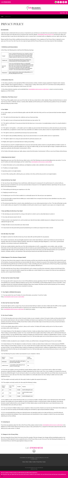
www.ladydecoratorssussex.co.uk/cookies (41, 161)
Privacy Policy (8, 16)
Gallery (30, 461)
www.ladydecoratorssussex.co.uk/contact (39, 89)
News (27, 461)
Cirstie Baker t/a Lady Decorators (34, 7)
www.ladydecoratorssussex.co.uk (46, 34)
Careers (44, 461)
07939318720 (7, 2)
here (2, 476)
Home (2, 16)
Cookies (34, 461)
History (23, 461)
